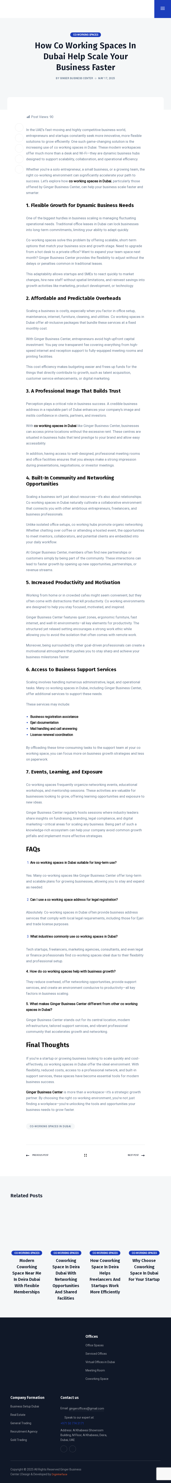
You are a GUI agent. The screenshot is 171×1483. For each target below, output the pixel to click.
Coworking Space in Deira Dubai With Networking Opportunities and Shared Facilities (66, 1279)
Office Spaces (95, 1345)
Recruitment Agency (24, 1431)
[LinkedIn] (19, 148)
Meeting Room (95, 1370)
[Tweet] (19, 138)
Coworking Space (97, 1378)
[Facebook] (19, 127)
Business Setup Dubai (24, 1406)
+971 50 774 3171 (72, 1423)
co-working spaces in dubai (50, 1126)
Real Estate (17, 1414)
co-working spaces (85, 34)
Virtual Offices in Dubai (100, 1362)
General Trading (20, 1423)
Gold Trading (18, 1440)
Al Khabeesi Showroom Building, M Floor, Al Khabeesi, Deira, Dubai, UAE (83, 1435)
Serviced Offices (96, 1353)
